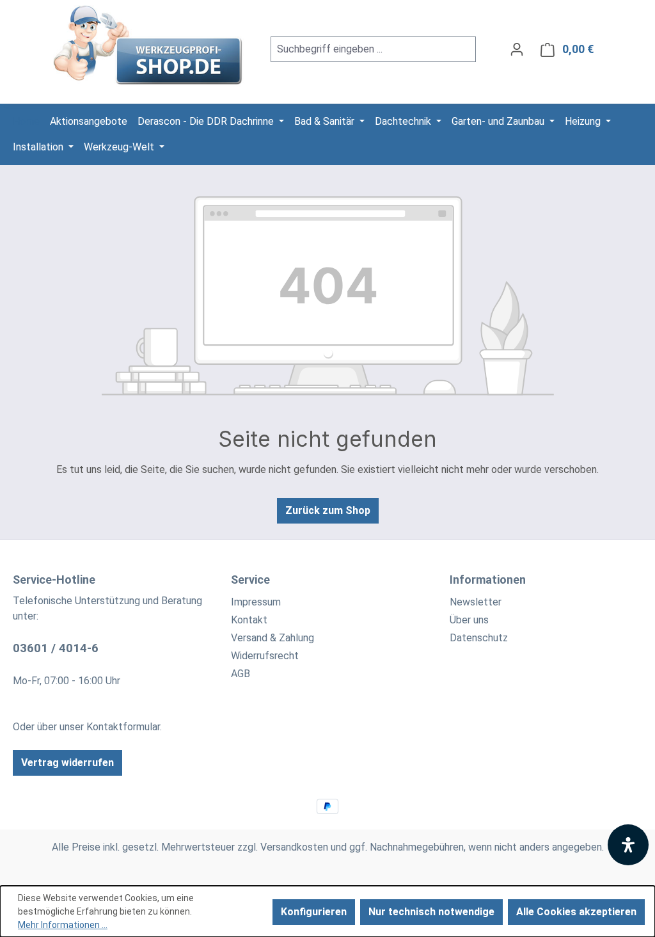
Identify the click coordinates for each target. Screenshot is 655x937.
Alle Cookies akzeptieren (576, 912)
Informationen (488, 579)
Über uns (469, 620)
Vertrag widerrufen (67, 763)
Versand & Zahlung (272, 638)
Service (250, 579)
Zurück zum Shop (327, 510)
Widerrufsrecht (265, 656)
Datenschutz (479, 638)
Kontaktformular (123, 727)
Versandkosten (294, 847)
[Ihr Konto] (516, 49)
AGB (240, 674)
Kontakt (249, 620)
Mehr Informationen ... (62, 925)
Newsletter (475, 602)
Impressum (256, 602)
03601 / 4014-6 (56, 648)
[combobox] (359, 49)
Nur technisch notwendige (431, 912)
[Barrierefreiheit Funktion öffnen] (628, 844)
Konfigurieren (314, 912)
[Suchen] (461, 49)
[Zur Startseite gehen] (149, 46)
